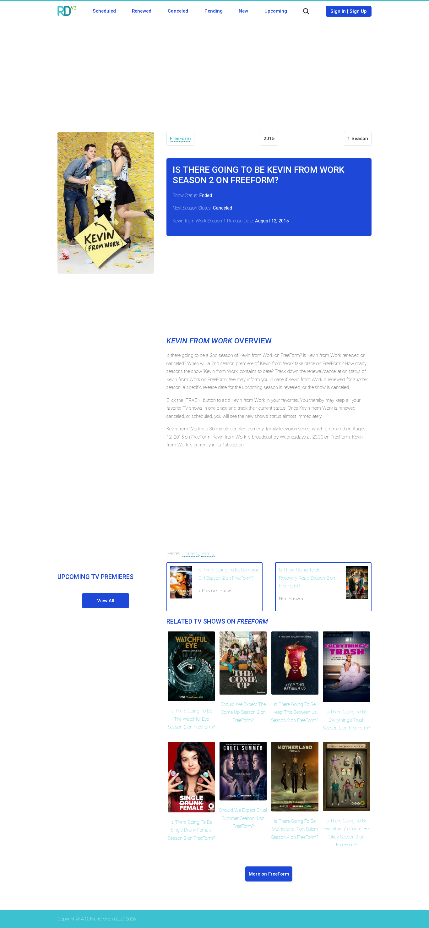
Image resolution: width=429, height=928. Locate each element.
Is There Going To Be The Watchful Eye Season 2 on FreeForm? (191, 719)
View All (105, 600)
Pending (213, 11)
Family (208, 553)
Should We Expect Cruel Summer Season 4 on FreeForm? (243, 818)
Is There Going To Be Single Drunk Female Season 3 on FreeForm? (191, 830)
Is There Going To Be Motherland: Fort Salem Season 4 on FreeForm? (294, 829)
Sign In (338, 11)
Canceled (178, 11)
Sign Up (358, 11)
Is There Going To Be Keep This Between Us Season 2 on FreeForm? (294, 712)
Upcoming (275, 11)
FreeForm (180, 138)
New (243, 11)
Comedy (190, 553)
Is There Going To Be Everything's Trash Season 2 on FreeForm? (346, 720)
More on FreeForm (269, 874)
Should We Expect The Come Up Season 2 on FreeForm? (243, 712)
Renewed (141, 11)
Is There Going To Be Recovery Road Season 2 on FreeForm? (307, 578)
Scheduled (104, 11)
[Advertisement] (214, 72)
